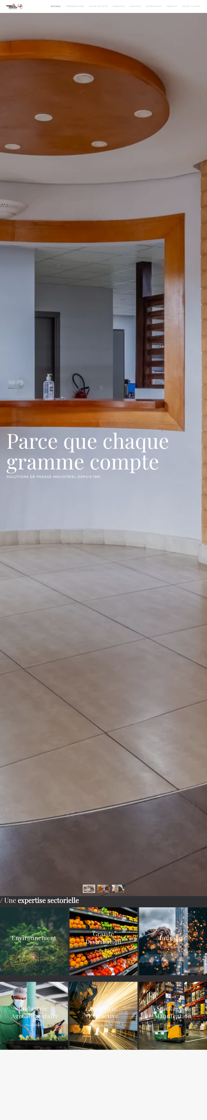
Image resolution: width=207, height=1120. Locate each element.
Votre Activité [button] (98, 6)
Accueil (56, 6)
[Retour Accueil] (14, 6)
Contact (171, 6)
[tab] (89, 889)
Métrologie (153, 6)
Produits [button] (119, 6)
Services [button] (135, 6)
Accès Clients (191, 6)
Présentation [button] (75, 6)
